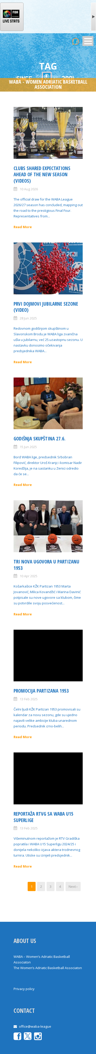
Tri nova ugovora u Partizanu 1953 (46, 564)
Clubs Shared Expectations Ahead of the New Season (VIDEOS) (42, 174)
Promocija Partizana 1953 (41, 690)
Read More (23, 227)
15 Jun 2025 (28, 447)
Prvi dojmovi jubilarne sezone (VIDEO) (46, 307)
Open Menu (87, 41)
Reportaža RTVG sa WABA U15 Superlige (43, 817)
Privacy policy (24, 988)
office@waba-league (35, 1026)
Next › (73, 886)
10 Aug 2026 (29, 189)
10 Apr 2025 (28, 576)
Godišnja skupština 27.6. (40, 438)
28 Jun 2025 (28, 318)
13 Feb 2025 (29, 699)
